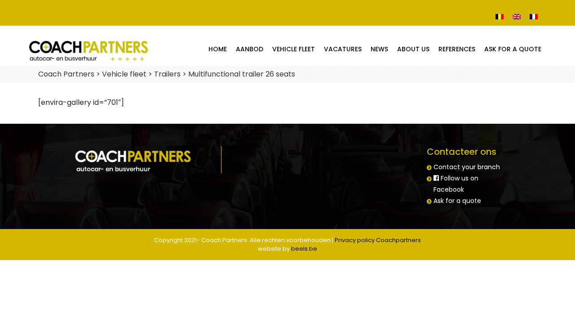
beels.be (304, 248)
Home (217, 49)
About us (413, 49)
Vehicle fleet (293, 49)
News (379, 49)
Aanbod (249, 49)
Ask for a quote (512, 49)
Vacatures (343, 49)
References (456, 49)
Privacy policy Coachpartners (378, 240)
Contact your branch (466, 166)
